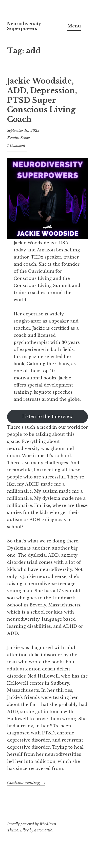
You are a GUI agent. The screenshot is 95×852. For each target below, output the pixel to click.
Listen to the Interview (47, 416)
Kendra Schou (18, 138)
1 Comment (16, 145)
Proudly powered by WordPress (31, 824)
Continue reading (26, 782)
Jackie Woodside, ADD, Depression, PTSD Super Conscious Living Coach (42, 100)
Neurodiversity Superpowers (24, 26)
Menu (74, 25)
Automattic (43, 830)
